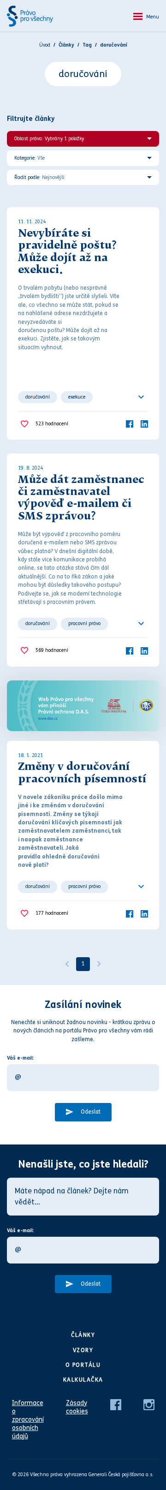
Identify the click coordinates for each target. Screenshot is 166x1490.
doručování (37, 397)
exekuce (76, 397)
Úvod (44, 45)
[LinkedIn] (144, 424)
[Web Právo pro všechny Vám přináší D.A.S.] (83, 705)
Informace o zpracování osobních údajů (28, 1419)
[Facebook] (129, 424)
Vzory (83, 1350)
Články (83, 1335)
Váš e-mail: (20, 1058)
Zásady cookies (77, 1407)
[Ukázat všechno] (141, 397)
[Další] (99, 964)
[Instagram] (148, 1404)
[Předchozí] (67, 964)
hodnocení (52, 424)
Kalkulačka (83, 1380)
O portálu (83, 1365)
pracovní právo (84, 623)
